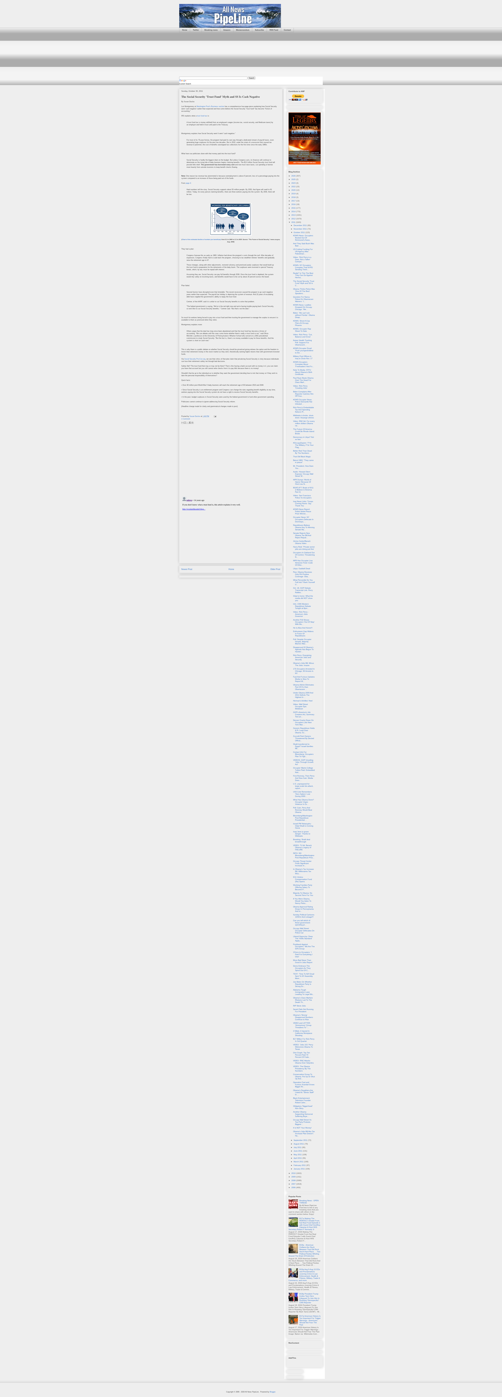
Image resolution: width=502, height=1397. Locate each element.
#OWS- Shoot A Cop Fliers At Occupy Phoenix (301, 323)
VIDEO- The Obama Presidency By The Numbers (302, 1068)
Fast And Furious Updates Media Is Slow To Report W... (304, 679)
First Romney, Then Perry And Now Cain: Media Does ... (303, 778)
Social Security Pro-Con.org (194, 359)
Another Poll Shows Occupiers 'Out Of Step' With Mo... (304, 622)
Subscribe (259, 30)
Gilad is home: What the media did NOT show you (303, 598)
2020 (293, 190)
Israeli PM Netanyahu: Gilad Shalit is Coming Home (303, 826)
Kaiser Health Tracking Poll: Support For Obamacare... (302, 342)
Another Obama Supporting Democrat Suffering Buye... (303, 1114)
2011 (293, 222)
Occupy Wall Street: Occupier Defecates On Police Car (303, 930)
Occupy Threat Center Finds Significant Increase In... (302, 863)
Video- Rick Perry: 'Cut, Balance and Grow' (302, 336)
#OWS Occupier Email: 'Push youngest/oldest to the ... (303, 350)
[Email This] (182, 422)
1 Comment (185, 419)
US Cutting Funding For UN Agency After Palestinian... (303, 251)
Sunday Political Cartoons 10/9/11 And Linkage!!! (303, 916)
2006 (293, 1187)
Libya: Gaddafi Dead (301, 568)
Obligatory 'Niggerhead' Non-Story (303, 1107)
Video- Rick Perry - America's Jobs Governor (301, 614)
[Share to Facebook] (190, 422)
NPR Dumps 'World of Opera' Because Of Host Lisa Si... (302, 482)
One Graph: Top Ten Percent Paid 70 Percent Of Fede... (301, 1055)
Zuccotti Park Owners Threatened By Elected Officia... (303, 738)
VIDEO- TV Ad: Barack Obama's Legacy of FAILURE (302, 847)
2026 (293, 176)
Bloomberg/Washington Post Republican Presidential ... (302, 818)
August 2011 (299, 1144)
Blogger (272, 1392)
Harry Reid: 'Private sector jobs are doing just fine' (304, 548)
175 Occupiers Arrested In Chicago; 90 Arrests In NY (304, 671)
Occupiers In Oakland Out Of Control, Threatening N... (304, 555)
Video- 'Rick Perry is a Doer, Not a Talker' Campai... (302, 259)
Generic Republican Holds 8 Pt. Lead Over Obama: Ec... (304, 730)
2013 (293, 215)
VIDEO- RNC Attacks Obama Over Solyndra (303, 1062)
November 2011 (300, 229)
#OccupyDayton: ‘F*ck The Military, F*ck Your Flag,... (303, 445)
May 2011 (298, 1154)
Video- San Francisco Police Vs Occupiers (302, 496)
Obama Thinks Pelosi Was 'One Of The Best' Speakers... (304, 291)
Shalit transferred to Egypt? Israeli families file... (303, 746)
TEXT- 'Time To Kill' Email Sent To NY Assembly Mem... (303, 976)
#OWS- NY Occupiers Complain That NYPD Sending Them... (303, 267)
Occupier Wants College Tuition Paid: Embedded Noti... (304, 770)
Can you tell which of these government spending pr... (301, 922)
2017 (293, 201)
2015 (293, 208)
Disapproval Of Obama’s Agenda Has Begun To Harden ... (303, 649)
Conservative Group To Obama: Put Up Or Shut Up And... (304, 1076)
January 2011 (299, 1169)
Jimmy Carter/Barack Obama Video (301, 542)
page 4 (188, 183)
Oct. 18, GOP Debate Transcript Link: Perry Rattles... (303, 590)
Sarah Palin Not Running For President (303, 1010)
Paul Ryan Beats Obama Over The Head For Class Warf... (303, 380)
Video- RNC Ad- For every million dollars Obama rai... (304, 423)
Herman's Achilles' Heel (302, 701)
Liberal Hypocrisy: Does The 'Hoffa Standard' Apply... (303, 938)
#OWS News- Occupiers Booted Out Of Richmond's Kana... (303, 237)
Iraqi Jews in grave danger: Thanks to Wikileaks (301, 834)
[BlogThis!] (185, 422)
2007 (293, 1184)
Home (184, 30)
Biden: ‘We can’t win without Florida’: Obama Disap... (304, 315)
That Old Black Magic (302, 457)
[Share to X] (187, 422)
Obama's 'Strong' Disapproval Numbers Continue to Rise (303, 1017)
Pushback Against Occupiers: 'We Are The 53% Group (304, 946)
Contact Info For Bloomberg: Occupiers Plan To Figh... (303, 754)
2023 (293, 183)
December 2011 (300, 225)
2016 (293, 204)
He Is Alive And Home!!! (302, 628)
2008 (293, 1180)
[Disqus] (230, 460)
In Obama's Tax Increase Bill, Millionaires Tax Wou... (303, 871)
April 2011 (298, 1158)
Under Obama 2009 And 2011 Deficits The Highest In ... (303, 695)
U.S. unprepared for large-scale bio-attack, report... (303, 786)
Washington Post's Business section (210, 106)
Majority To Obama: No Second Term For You (303, 894)
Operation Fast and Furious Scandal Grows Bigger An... (303, 1084)
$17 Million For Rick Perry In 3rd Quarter (303, 1040)
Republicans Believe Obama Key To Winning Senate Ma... (304, 527)
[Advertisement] (251, 54)
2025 (293, 179)
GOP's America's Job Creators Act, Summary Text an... (303, 714)
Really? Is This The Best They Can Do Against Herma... (303, 275)
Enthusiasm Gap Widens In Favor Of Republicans (303, 633)
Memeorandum (242, 30)
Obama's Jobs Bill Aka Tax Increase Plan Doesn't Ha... (304, 1133)
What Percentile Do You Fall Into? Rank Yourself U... (304, 582)
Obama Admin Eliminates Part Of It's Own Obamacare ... (303, 687)
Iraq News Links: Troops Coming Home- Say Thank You (303, 503)
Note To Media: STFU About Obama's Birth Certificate (302, 372)
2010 (293, 1173)
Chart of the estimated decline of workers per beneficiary (201, 239)
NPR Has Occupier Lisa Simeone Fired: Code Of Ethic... (303, 563)
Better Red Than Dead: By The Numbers (302, 452)
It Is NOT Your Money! (302, 1128)
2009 (293, 1177)
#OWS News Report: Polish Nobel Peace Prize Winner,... (302, 511)
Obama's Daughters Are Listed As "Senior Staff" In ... (303, 1092)
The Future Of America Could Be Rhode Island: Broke (304, 431)
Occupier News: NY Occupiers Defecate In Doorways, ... (303, 519)
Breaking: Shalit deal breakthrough (301, 840)
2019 (293, 194)
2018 (293, 197)
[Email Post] (214, 416)
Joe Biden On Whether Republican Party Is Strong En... (302, 984)
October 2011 (299, 232)
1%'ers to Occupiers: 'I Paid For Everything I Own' (302, 954)
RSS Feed (274, 30)
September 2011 (301, 1140)
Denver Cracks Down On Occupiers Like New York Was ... (303, 722)
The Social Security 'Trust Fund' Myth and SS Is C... (303, 283)
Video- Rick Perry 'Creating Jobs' (300, 387)
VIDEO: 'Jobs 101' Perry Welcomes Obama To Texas (303, 1047)
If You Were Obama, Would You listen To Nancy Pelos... (302, 901)
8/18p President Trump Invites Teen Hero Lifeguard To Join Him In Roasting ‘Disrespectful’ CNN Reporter (309, 1298)
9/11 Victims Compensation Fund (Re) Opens (302, 879)
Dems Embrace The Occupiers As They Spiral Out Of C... (302, 968)
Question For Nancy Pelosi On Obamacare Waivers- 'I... (303, 299)
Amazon (226, 30)
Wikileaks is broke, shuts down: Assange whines (303, 416)
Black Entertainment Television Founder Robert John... (302, 1100)
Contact (287, 30)
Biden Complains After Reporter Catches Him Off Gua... (303, 394)
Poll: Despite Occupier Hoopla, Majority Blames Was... (302, 641)
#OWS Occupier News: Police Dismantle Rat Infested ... (302, 402)
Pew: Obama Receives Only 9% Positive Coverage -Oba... (302, 574)
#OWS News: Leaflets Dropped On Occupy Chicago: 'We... (302, 307)
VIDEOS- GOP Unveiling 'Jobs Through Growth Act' (303, 762)
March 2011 (299, 1162)
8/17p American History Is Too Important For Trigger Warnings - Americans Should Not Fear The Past (310, 1320)
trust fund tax (202, 116)
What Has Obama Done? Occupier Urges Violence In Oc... (303, 802)
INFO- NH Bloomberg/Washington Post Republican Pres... (303, 855)
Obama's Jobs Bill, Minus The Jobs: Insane (303, 664)
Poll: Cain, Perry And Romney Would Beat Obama (302, 810)
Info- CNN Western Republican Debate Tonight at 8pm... (302, 606)
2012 (293, 219)
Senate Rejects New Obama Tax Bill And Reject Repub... (302, 535)
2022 (293, 187)
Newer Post (186, 569)
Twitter (196, 30)
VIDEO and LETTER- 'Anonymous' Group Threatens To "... (302, 1025)
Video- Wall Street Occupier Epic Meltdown (300, 706)
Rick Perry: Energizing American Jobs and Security (302, 657)
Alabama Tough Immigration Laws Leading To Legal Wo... (303, 992)
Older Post (275, 569)
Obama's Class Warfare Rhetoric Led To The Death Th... (303, 1000)
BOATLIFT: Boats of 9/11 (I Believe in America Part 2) (303, 490)
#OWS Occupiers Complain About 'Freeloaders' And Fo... (303, 364)
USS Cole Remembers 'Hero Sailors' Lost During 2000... (302, 794)
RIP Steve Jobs (299, 1006)
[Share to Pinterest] (192, 422)
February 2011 (300, 1165)
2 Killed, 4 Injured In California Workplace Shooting (302, 1033)
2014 (293, 211)
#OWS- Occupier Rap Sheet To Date (302, 330)
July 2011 (298, 1147)
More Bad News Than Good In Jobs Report (302, 961)
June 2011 (298, 1151)
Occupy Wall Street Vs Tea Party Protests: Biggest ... (302, 1122)
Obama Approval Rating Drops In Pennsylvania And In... (303, 909)
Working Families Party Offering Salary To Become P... (302, 887)
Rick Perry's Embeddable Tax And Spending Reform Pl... (303, 409)
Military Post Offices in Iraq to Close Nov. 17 (302, 357)
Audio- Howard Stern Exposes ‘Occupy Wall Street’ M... (303, 474)
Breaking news (211, 30)
